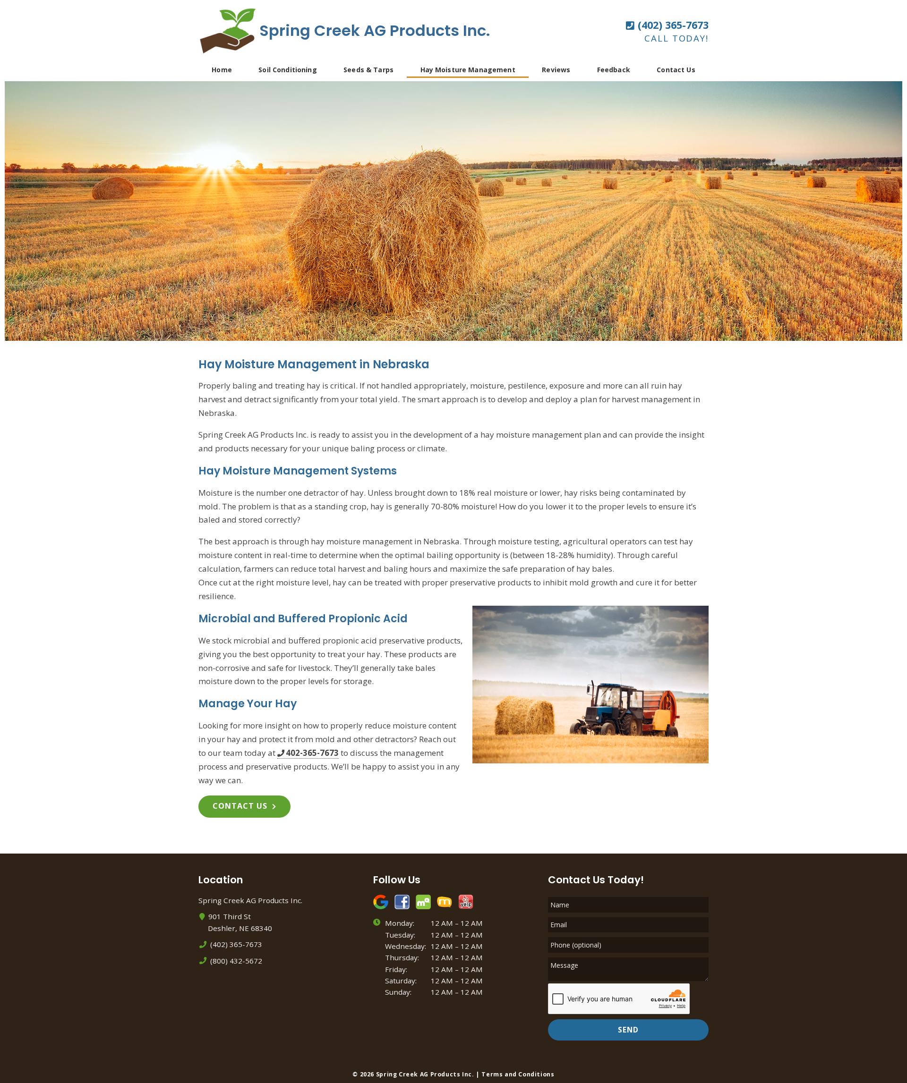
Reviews (556, 69)
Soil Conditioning (287, 69)
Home (222, 69)
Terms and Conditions (517, 1074)
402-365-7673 (312, 753)
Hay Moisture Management (467, 69)
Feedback (613, 69)
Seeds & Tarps (368, 69)
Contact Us (676, 69)
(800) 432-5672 (235, 960)
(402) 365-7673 (672, 25)
